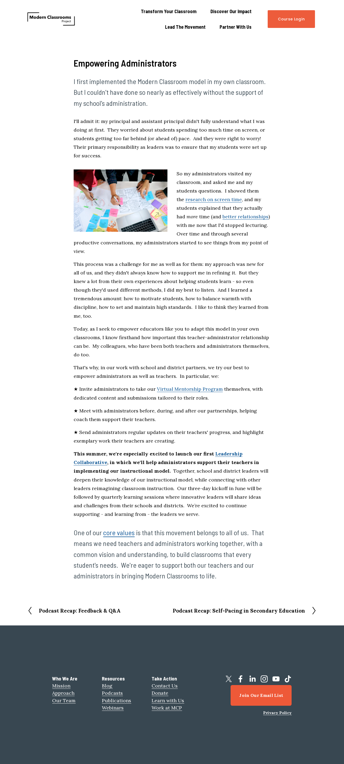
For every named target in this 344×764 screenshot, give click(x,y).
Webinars (113, 708)
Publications (116, 700)
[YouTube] (276, 679)
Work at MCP (167, 708)
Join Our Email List (261, 695)
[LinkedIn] (252, 679)
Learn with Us (168, 700)
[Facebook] (240, 679)
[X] (228, 679)
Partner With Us (236, 27)
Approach (63, 693)
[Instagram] (264, 679)
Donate (160, 693)
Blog (107, 686)
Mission (61, 686)
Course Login (291, 19)
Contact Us (165, 686)
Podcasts (112, 693)
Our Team (64, 700)
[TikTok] (288, 679)
